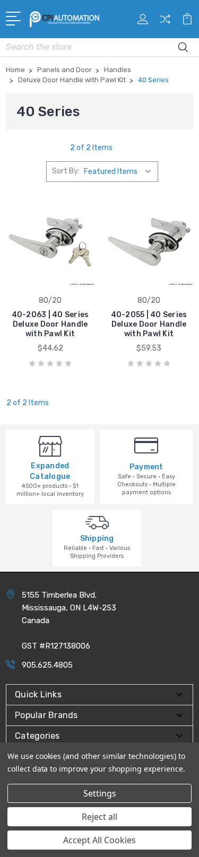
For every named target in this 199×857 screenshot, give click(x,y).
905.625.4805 (47, 665)
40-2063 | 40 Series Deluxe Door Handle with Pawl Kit (50, 324)
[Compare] (165, 22)
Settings (99, 793)
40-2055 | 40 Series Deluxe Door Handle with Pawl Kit (149, 324)
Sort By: (66, 171)
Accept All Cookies (99, 840)
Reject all (99, 817)
